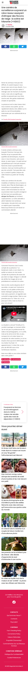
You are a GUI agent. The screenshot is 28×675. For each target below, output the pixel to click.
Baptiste (10, 24)
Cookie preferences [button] (14, 658)
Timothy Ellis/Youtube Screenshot (12, 119)
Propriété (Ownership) (14, 640)
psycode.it (14, 622)
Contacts (14, 619)
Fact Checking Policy (14, 631)
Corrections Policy (14, 634)
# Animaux (5, 359)
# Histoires (5, 362)
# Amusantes (15, 359)
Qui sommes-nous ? (14, 615)
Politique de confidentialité (14, 654)
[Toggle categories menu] (2, 2)
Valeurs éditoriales (14, 637)
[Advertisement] (14, 65)
